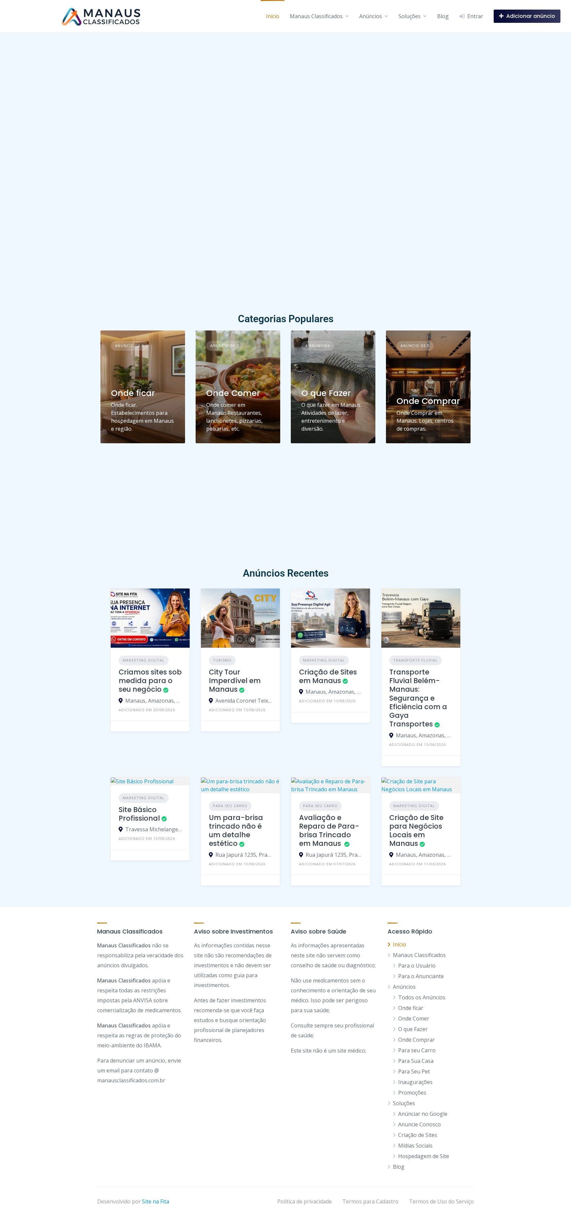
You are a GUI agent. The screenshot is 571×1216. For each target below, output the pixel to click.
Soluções (410, 16)
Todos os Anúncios (421, 997)
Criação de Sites (417, 1135)
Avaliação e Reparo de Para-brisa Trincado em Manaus (329, 830)
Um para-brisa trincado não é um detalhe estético (236, 830)
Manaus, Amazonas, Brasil (153, 700)
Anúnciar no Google (422, 1113)
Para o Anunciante (421, 976)
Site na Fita (155, 1201)
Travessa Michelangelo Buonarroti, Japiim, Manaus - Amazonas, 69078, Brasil (153, 829)
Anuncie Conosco (419, 1124)
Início (272, 16)
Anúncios (370, 16)
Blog (443, 16)
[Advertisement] (285, 261)
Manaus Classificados (316, 16)
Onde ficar (133, 393)
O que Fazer (326, 393)
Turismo (222, 660)
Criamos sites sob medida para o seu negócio (150, 680)
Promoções (412, 1092)
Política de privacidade (304, 1201)
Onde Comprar (428, 401)
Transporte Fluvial (415, 660)
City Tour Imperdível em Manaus (235, 680)
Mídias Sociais (415, 1145)
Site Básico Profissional (139, 814)
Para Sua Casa (416, 1060)
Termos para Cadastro (370, 1201)
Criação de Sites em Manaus (328, 676)
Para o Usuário (417, 965)
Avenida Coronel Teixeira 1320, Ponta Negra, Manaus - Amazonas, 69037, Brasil (243, 700)
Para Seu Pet (414, 1071)
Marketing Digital (144, 660)
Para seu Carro (230, 805)
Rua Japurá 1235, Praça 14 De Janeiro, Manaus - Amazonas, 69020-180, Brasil (243, 854)
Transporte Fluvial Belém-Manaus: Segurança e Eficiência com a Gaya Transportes (418, 698)
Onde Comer (233, 393)
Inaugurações (415, 1082)
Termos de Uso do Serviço (441, 1201)
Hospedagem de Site (423, 1156)
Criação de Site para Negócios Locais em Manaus (416, 830)
